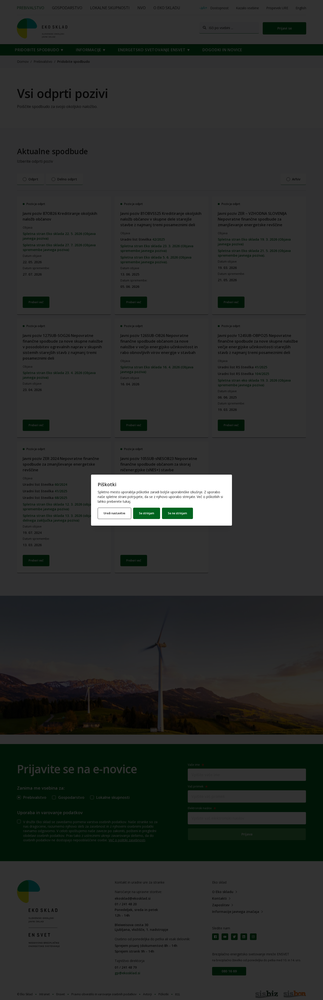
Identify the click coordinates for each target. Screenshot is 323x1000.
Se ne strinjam (177, 513)
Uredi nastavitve (114, 513)
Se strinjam (146, 513)
